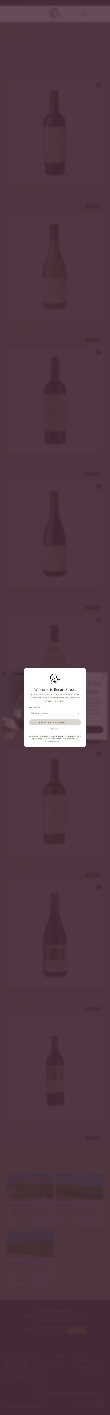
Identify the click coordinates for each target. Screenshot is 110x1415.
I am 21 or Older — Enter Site (55, 722)
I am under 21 (55, 729)
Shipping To (35, 708)
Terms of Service (57, 736)
